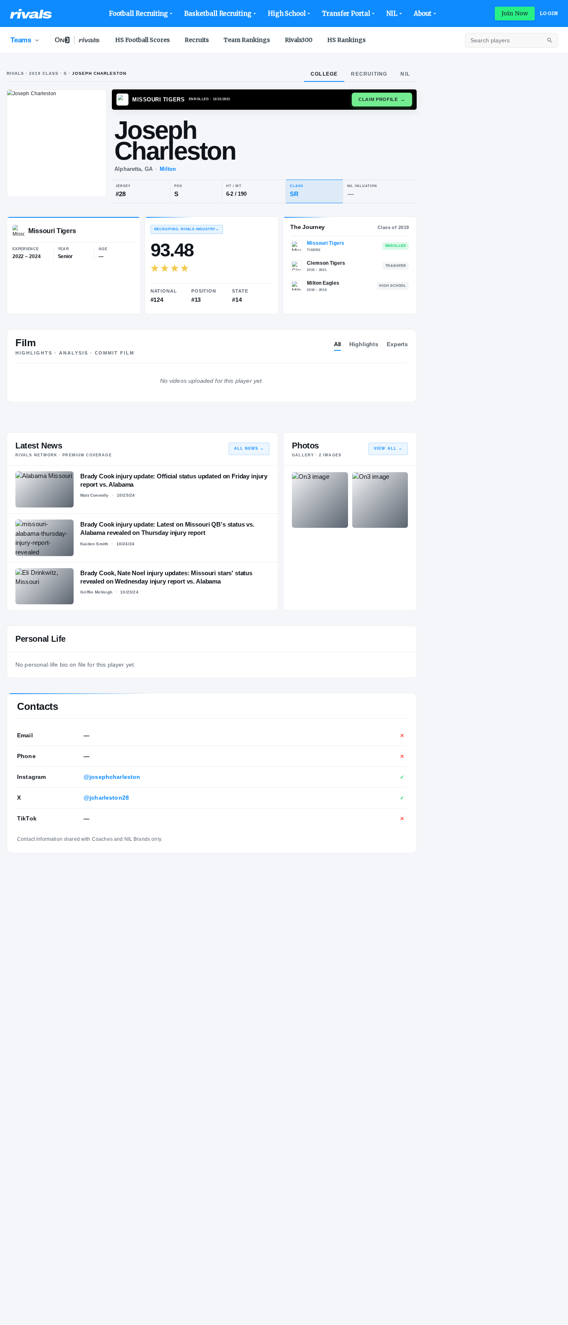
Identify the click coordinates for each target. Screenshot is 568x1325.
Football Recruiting (138, 13)
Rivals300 (298, 40)
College (324, 74)
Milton (168, 169)
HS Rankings (346, 40)
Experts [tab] (397, 344)
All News (249, 448)
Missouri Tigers (325, 243)
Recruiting (369, 74)
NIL (392, 13)
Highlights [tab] (363, 344)
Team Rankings (247, 40)
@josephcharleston (112, 776)
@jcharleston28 (106, 797)
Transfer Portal (346, 13)
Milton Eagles (323, 283)
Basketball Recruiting (217, 13)
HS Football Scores (142, 40)
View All (388, 448)
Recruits (197, 40)
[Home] (31, 14)
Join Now (514, 13)
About (423, 13)
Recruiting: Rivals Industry (186, 229)
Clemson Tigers (326, 263)
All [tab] (337, 344)
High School (287, 13)
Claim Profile (381, 99)
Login (549, 13)
